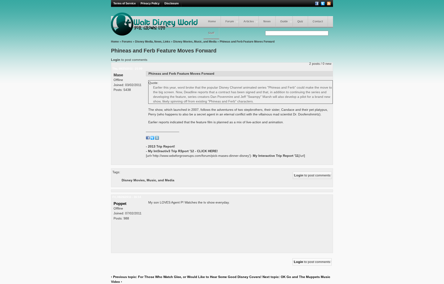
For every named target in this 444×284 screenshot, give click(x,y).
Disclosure (171, 3)
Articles (249, 21)
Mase (118, 75)
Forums (127, 41)
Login (115, 60)
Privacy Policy (150, 3)
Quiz (300, 21)
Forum (229, 21)
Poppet (120, 203)
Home (212, 21)
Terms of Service (124, 3)
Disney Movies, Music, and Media (195, 41)
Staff (211, 33)
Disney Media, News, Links (152, 41)
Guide (284, 21)
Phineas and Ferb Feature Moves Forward (247, 41)
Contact (318, 21)
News (267, 21)
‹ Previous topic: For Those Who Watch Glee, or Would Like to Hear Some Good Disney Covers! (186, 277)
